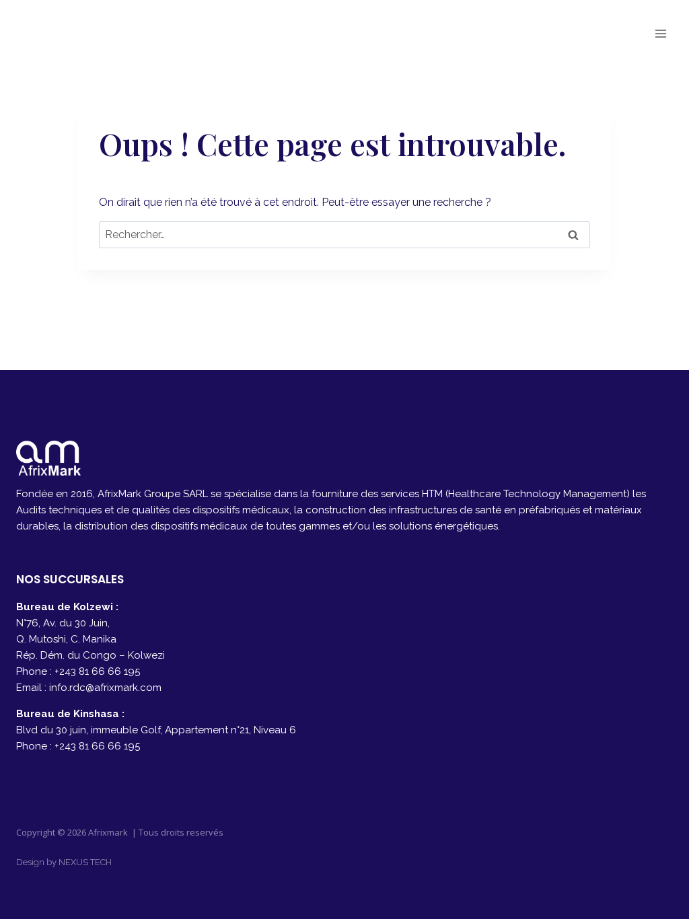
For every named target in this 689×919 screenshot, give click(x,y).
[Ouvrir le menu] (660, 33)
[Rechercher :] (344, 234)
